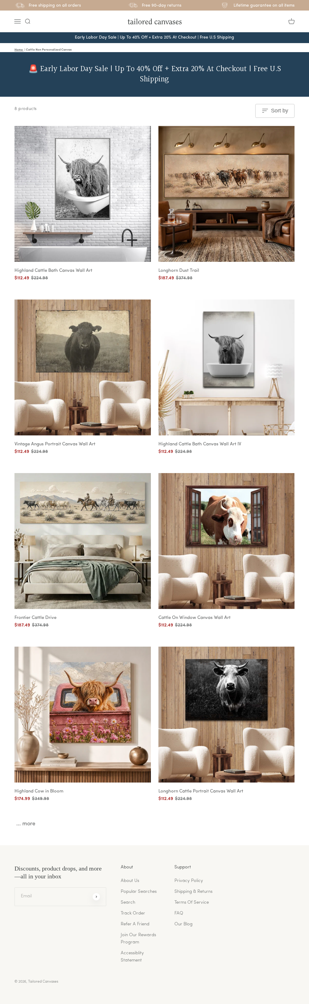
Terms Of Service (191, 902)
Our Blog (183, 924)
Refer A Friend (135, 924)
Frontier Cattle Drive (35, 618)
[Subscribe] (96, 896)
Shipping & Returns (193, 891)
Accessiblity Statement (132, 957)
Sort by (279, 111)
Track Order (133, 913)
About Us (130, 881)
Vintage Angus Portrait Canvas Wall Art (54, 444)
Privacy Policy (188, 881)
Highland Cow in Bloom (38, 791)
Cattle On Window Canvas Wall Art (194, 618)
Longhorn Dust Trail (178, 270)
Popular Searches (139, 891)
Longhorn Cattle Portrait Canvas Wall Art (200, 791)
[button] (27, 21)
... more (25, 824)
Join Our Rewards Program (138, 939)
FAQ (178, 913)
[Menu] (17, 21)
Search (128, 902)
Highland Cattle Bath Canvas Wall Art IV (199, 444)
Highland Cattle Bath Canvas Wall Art (53, 270)
